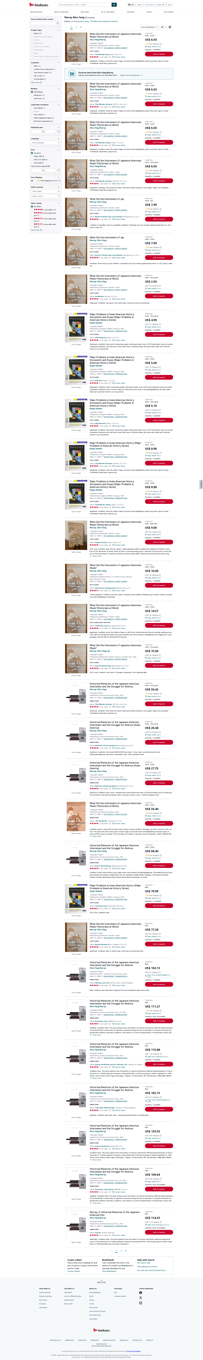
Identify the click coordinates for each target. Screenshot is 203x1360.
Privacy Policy (93, 1307)
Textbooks (131, 12)
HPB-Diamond (100, 338)
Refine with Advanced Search (105, 21)
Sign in (139, 5)
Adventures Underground (105, 588)
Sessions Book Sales (103, 666)
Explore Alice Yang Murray (129, 75)
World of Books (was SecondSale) (108, 217)
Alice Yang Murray (98, 39)
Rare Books (85, 12)
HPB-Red (98, 380)
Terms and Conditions (134, 1351)
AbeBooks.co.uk (55, 1340)
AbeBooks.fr (82, 1340)
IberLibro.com (137, 1340)
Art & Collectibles (107, 12)
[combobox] (84, 5)
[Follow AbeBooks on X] (140, 1298)
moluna (98, 1233)
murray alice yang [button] (81, 21)
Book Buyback (69, 1300)
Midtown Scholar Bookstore (106, 745)
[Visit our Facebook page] (140, 1293)
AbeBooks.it (95, 1340)
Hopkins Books (101, 542)
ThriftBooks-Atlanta (103, 104)
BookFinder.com (101, 1345)
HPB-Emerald (100, 423)
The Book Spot (101, 906)
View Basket (43, 1307)
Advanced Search (36, 12)
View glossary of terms (147, 1266)
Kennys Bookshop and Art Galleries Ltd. (111, 1064)
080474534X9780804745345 (115, 698)
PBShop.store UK (102, 983)
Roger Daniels (96, 323)
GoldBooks (99, 296)
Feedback (201, 484)
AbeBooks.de (69, 1340)
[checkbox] (32, 33)
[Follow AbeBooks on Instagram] (140, 1303)
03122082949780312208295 (115, 48)
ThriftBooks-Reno (102, 54)
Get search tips (143, 1263)
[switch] (33, 181)
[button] (66, 27)
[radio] (32, 95)
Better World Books (103, 866)
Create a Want (73, 1271)
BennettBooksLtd (102, 944)
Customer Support (120, 1296)
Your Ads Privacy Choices (97, 1311)
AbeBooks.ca (124, 1340)
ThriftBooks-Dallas (103, 143)
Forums (91, 1303)
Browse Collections (62, 12)
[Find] (114, 5)
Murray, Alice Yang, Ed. (100, 651)
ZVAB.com (149, 1340)
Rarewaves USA (101, 1021)
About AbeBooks (94, 1292)
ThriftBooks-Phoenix (103, 463)
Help (169, 5)
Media (91, 1296)
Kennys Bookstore (102, 1146)
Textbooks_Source (102, 626)
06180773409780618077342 (115, 331)
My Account (149, 5)
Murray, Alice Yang (98, 202)
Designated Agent (95, 1315)
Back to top (101, 1282)
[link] (170, 27)
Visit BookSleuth (109, 1271)
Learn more (35, 82)
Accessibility (93, 1319)
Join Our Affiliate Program (72, 1296)
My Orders (42, 1303)
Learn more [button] (35, 230)
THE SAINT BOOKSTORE (104, 1108)
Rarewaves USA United (104, 1189)
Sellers (149, 12)
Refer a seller (68, 1303)
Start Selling (168, 12)
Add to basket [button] (159, 54)
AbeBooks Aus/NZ (109, 1340)
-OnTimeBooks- (101, 821)
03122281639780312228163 (115, 814)
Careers (91, 1300)
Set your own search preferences (151, 1270)
